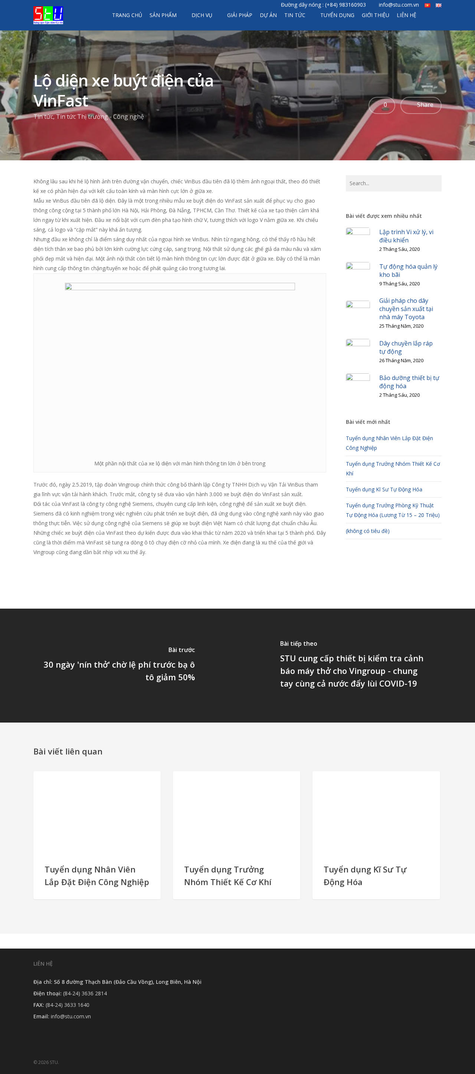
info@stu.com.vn (399, 4)
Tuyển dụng (337, 15)
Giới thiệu (375, 15)
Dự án (268, 15)
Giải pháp (239, 15)
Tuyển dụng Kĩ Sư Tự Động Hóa (384, 489)
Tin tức (294, 15)
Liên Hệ (406, 15)
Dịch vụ (201, 15)
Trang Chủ (127, 15)
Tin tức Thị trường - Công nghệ (100, 116)
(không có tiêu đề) (368, 530)
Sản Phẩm (163, 15)
